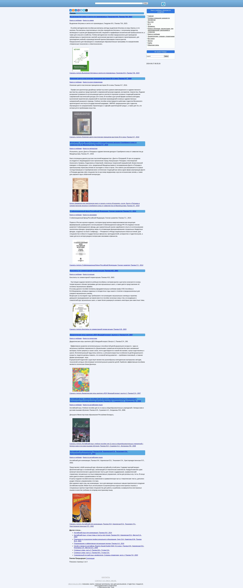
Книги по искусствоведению (93, 82)
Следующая (90, 558)
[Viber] (78, 10)
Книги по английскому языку (93, 405)
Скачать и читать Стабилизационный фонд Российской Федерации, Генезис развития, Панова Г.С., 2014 (106, 265)
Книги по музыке (88, 274)
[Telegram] (81, 10)
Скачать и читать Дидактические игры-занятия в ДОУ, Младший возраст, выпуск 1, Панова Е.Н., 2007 (105, 393)
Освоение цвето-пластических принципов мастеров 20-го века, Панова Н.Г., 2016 (100, 78)
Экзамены (151, 26)
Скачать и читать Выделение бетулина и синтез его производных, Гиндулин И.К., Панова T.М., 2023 (104, 73)
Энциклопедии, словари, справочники (161, 36)
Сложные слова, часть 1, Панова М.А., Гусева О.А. (92, 552)
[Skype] (84, 10)
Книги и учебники (76, 20)
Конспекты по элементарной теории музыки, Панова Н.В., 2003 (94, 271)
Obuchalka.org (75, 584)
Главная (151, 16)
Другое (150, 41)
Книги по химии (88, 20)
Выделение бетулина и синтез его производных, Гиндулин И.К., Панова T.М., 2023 (101, 17)
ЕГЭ (149, 24)
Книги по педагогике (90, 338)
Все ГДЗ (150, 22)
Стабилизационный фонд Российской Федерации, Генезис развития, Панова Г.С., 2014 (103, 211)
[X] (86, 10)
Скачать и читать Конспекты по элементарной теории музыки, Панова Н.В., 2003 (98, 329)
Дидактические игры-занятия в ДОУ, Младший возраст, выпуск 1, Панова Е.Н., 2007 (101, 335)
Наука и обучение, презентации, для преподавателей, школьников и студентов (160, 30)
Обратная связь (153, 45)
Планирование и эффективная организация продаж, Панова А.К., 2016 (99, 543)
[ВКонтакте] (70, 10)
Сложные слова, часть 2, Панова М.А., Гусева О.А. (92, 550)
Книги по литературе (90, 148)
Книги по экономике (90, 215)
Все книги (151, 38)
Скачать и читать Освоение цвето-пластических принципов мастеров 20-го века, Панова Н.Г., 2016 (104, 137)
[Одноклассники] (73, 10)
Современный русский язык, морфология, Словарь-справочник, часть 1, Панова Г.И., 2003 (106, 555)
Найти (150, 43)
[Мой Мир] (76, 10)
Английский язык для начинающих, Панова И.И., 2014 (93, 532)
